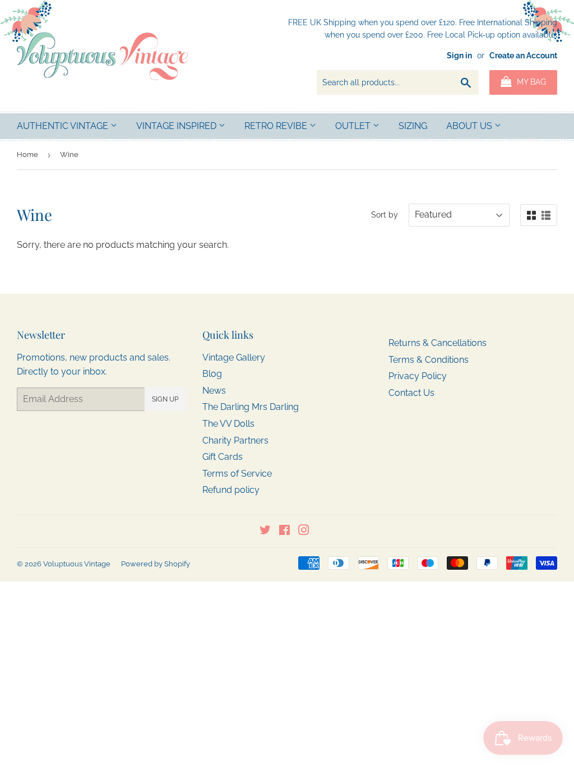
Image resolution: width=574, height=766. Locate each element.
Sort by (384, 214)
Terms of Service (237, 473)
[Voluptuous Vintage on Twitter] (265, 531)
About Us (470, 126)
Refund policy (231, 489)
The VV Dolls (228, 423)
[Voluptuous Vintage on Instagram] (303, 531)
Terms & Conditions (428, 359)
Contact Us (411, 392)
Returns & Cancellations (437, 343)
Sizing (413, 126)
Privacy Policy (417, 376)
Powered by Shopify (155, 564)
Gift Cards (222, 456)
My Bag (530, 81)
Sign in (459, 55)
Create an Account (523, 55)
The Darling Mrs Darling (250, 407)
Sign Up (165, 399)
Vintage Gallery (233, 357)
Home (27, 154)
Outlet (354, 126)
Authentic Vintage (63, 126)
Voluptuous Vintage (76, 564)
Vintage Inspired (177, 126)
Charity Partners (235, 440)
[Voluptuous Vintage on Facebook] (284, 531)
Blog (212, 373)
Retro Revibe (276, 126)
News (214, 390)
